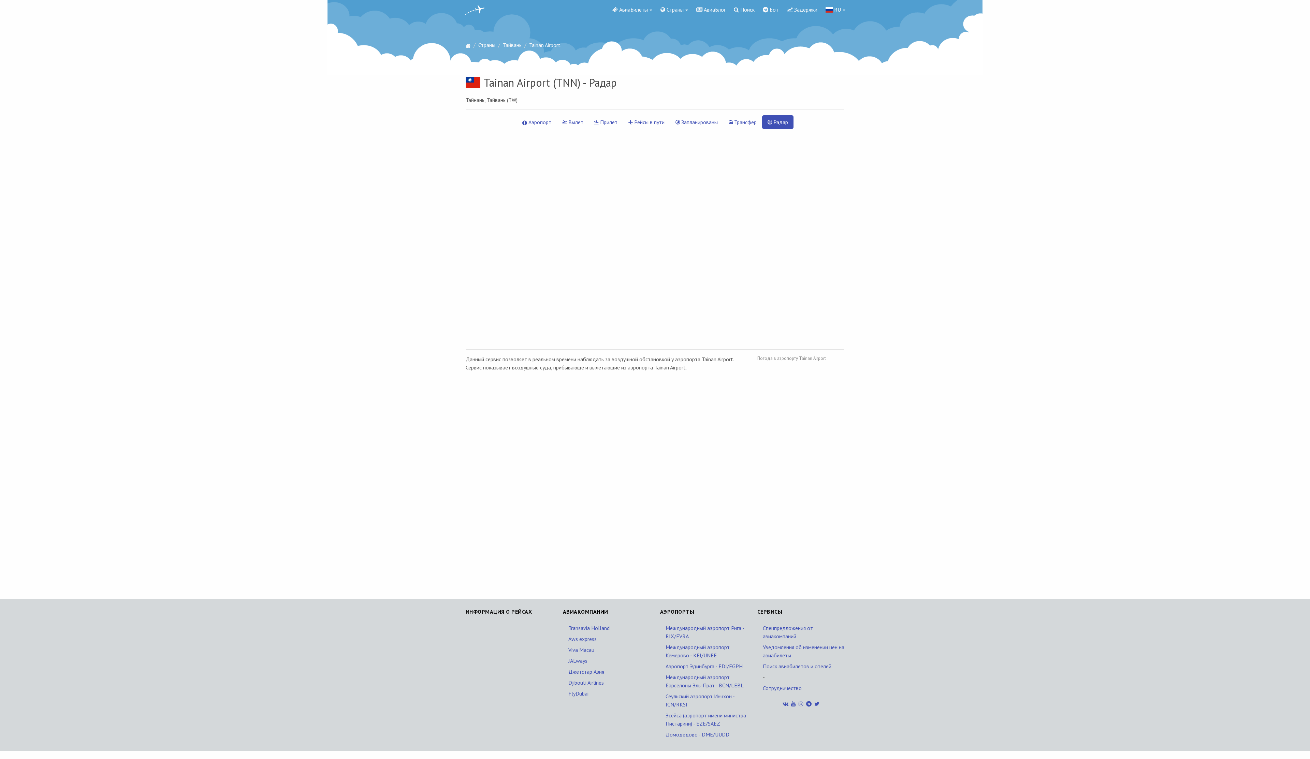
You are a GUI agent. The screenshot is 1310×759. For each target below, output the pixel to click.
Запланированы (699, 122)
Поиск (747, 9)
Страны (674, 9)
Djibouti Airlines (586, 682)
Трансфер (745, 122)
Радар (780, 122)
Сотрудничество (782, 688)
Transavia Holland (589, 628)
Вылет (575, 122)
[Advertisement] (808, 472)
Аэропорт (539, 122)
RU (837, 9)
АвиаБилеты (633, 9)
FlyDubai (578, 693)
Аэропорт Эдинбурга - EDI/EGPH (704, 666)
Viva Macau (581, 649)
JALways (577, 660)
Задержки (805, 9)
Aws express (582, 639)
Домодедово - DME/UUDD (697, 734)
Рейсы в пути (649, 122)
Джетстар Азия (586, 671)
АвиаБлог (714, 9)
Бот (773, 9)
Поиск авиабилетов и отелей (797, 666)
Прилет (608, 122)
